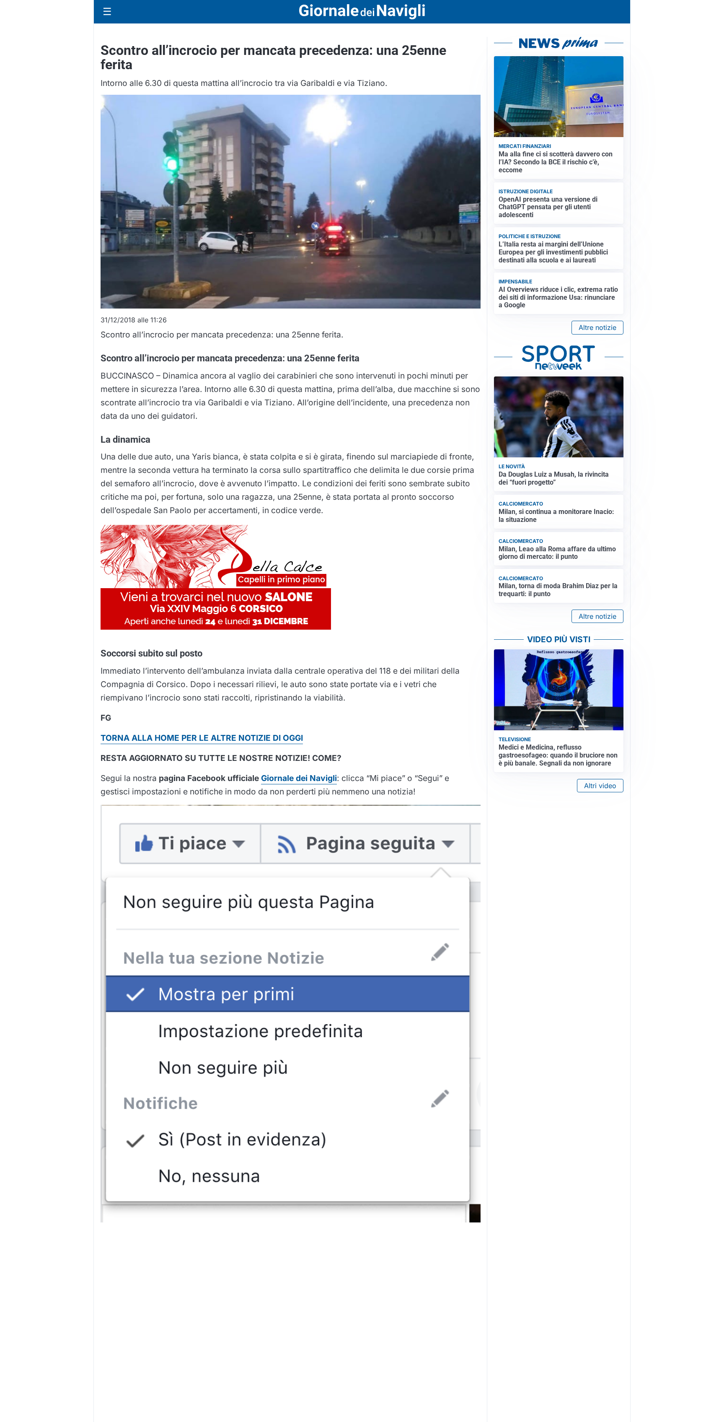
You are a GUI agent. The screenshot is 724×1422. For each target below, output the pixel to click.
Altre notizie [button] (597, 327)
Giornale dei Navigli (299, 778)
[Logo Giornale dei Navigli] (362, 12)
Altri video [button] (600, 785)
